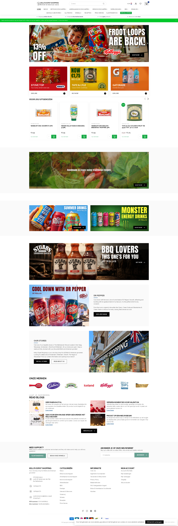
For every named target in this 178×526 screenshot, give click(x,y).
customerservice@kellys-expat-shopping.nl (42, 497)
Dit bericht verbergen (154, 522)
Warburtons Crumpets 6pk (42, 126)
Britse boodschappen (58, 9)
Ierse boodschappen (100, 9)
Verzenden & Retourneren (98, 476)
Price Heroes (99, 13)
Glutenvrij (68, 13)
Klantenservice (111, 13)
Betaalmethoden (95, 482)
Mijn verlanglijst (125, 476)
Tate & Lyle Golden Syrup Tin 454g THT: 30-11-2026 (133, 126)
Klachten (93, 491)
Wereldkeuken (116, 9)
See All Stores (41, 361)
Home (39, 9)
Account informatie (126, 471)
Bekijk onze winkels (57, 455)
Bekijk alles (87, 431)
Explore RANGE (101, 314)
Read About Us (59, 361)
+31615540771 (37, 486)
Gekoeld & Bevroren (53, 13)
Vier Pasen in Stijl (53, 402)
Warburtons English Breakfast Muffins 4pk (100, 126)
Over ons (93, 471)
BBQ (126, 9)
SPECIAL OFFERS (126, 13)
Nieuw (46, 9)
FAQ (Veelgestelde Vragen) (98, 485)
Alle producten (125, 482)
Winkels (78, 13)
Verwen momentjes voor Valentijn (123, 402)
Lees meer (49, 410)
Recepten (88, 13)
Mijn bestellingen (126, 473)
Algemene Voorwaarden (97, 473)
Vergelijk (123, 479)
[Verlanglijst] (140, 4)
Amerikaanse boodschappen (79, 9)
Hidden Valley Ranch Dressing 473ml (73, 126)
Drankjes (134, 9)
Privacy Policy (94, 479)
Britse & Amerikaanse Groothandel (100, 488)
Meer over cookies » (169, 522)
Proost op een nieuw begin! (119, 416)
